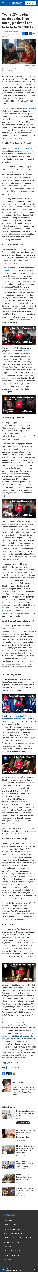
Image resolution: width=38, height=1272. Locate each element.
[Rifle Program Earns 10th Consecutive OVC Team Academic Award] (8, 1165)
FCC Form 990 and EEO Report (13, 1251)
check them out (19, 1058)
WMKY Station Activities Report (14, 1233)
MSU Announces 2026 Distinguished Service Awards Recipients (24, 1177)
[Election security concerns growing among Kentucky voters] (8, 1114)
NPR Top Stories (14, 1067)
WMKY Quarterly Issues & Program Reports (17, 1238)
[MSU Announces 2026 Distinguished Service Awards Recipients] (8, 1178)
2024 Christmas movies (19, 148)
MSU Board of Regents (11, 1242)
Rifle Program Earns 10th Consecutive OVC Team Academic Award (25, 1164)
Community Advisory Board (13, 1229)
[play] (3, 1269)
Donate (31, 3)
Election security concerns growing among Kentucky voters (25, 1113)
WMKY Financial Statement (12, 1225)
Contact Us (7, 1259)
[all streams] (35, 1269)
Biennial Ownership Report (12, 1255)
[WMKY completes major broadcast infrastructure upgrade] (8, 1191)
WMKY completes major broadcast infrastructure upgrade (24, 1190)
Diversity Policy (9, 1246)
